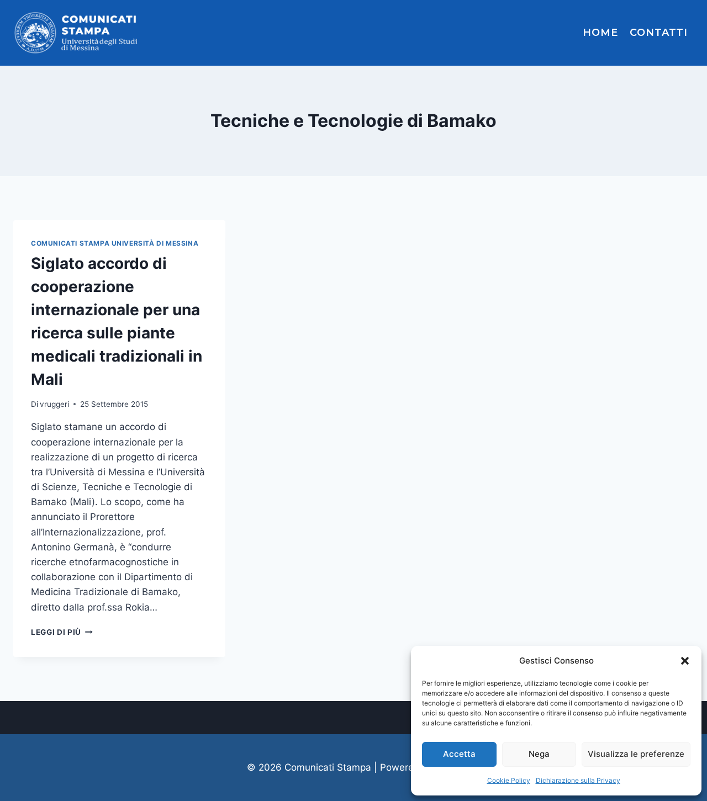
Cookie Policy (508, 780)
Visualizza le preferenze (636, 754)
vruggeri (54, 404)
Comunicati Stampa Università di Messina (114, 243)
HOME (600, 32)
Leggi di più (62, 632)
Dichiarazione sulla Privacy (578, 780)
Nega (539, 754)
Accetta (459, 754)
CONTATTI (659, 32)
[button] (684, 660)
